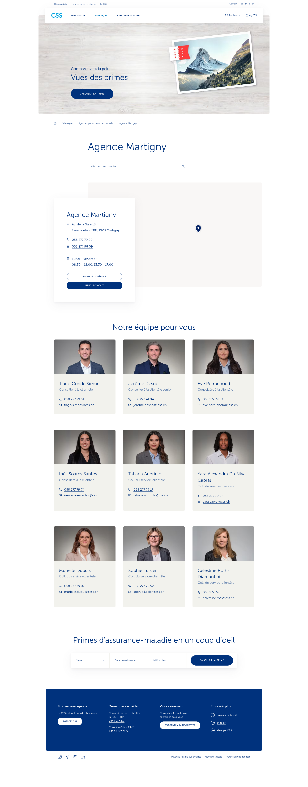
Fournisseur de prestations (83, 4)
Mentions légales (213, 757)
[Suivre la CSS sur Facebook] (67, 757)
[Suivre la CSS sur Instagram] (60, 757)
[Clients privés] (56, 15)
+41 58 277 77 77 (118, 731)
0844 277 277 (116, 720)
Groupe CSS (224, 730)
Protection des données (238, 757)
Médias (221, 722)
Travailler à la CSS (227, 715)
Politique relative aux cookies (186, 757)
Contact (233, 4)
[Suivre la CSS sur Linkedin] (83, 757)
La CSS (103, 4)
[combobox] (137, 166)
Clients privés (60, 4)
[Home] (55, 123)
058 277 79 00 (82, 240)
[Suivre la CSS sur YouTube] (75, 757)
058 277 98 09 (82, 246)
